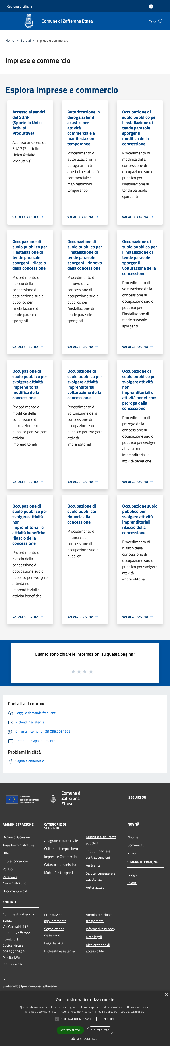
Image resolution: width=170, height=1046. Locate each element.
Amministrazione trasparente (99, 917)
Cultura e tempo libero (61, 848)
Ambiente (93, 865)
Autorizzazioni (96, 887)
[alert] (85, 1018)
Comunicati (136, 845)
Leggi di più (138, 1011)
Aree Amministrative (18, 845)
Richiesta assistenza (59, 951)
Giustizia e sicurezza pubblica (101, 840)
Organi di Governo (16, 837)
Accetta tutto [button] (70, 1030)
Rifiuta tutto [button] (100, 1030)
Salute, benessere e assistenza (100, 876)
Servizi (26, 40)
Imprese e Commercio (60, 856)
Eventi (132, 883)
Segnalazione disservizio (54, 932)
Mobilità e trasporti (58, 872)
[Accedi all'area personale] (151, 6)
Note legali (94, 936)
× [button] (166, 994)
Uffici (6, 853)
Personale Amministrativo (14, 880)
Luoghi (133, 875)
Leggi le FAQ (53, 943)
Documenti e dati (15, 891)
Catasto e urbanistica (60, 864)
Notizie (133, 837)
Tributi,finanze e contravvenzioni (98, 854)
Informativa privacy (100, 928)
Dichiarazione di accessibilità (98, 948)
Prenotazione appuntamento (55, 917)
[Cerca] (160, 21)
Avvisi (132, 853)
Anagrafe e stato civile (61, 840)
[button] (85, 1038)
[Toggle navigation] (9, 20)
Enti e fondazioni (15, 861)
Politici (8, 869)
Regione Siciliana (19, 6)
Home (9, 40)
